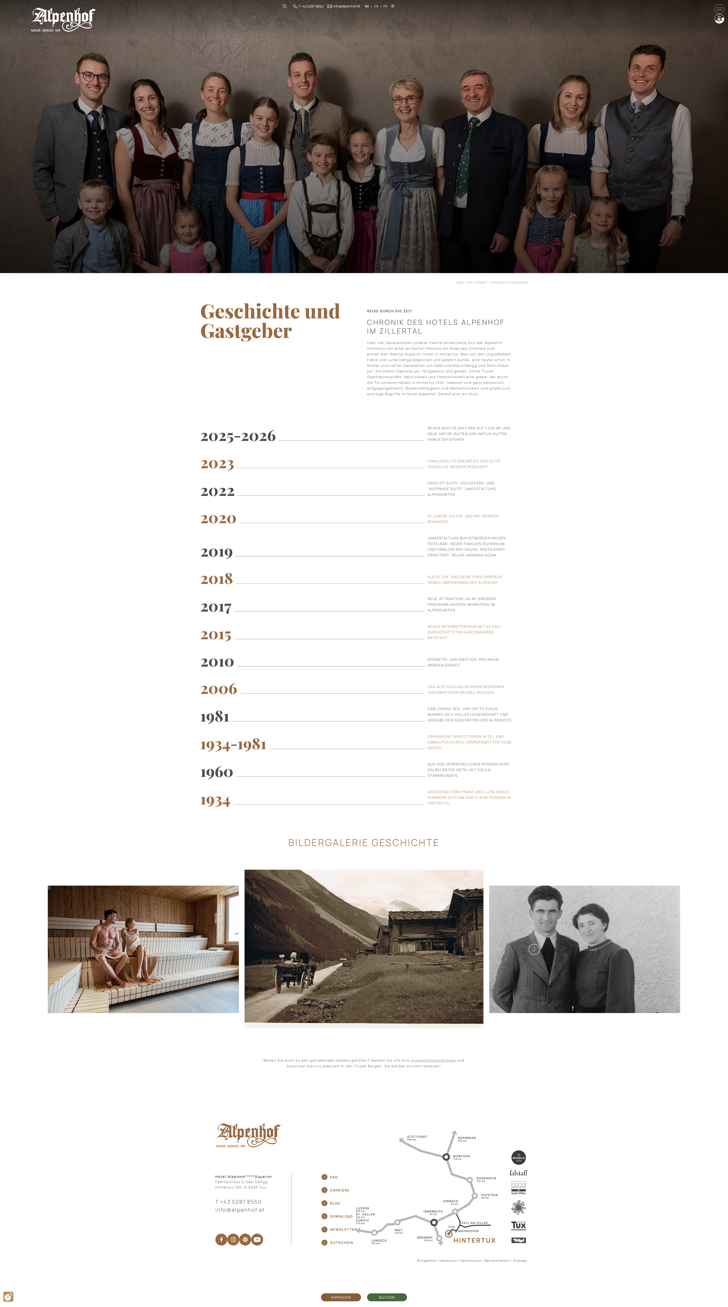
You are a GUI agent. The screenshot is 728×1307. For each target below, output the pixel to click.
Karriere (340, 1190)
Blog (335, 1203)
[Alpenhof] (63, 19)
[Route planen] (425, 1187)
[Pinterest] (245, 1240)
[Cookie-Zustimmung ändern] (8, 1296)
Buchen (387, 1297)
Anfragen (341, 1297)
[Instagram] (233, 1240)
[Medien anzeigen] (364, 949)
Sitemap (520, 1261)
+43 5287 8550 (241, 1201)
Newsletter (343, 1229)
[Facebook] (221, 1240)
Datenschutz (470, 1261)
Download (341, 1216)
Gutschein (341, 1242)
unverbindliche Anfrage (433, 1060)
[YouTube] (257, 1240)
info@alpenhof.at (240, 1209)
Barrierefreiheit (497, 1261)
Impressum (448, 1261)
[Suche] (285, 6)
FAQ (334, 1177)
